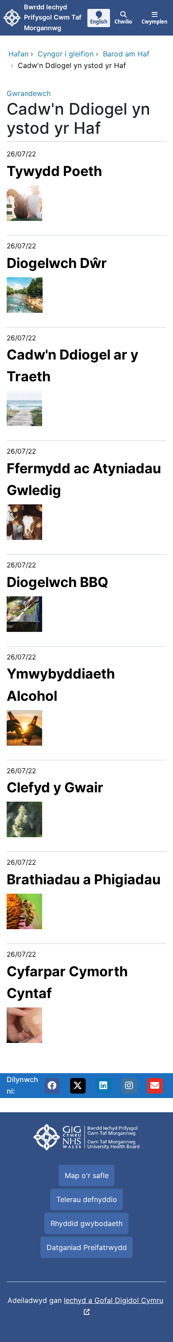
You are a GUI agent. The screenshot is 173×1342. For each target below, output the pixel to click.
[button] (52, 1085)
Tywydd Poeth (54, 171)
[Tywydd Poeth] (24, 202)
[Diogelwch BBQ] (24, 613)
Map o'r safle (87, 1175)
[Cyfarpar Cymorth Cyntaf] (24, 1024)
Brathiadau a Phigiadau (84, 879)
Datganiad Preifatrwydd (87, 1247)
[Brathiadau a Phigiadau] (24, 910)
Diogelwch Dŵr (57, 263)
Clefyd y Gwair (55, 787)
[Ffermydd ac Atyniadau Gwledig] (24, 521)
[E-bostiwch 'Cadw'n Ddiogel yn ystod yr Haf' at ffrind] (155, 1085)
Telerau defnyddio (86, 1199)
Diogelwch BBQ (57, 582)
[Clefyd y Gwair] (24, 819)
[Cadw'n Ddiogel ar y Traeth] (24, 407)
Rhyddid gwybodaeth (86, 1223)
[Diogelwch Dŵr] (25, 294)
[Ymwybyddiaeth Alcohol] (24, 727)
